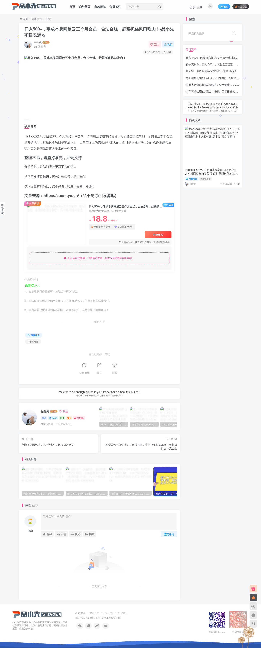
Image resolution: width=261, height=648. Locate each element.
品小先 (107, 617)
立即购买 (158, 235)
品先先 (38, 42)
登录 (192, 7)
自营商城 (100, 6)
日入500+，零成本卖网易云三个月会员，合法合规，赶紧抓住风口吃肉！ (99, 32)
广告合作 (108, 612)
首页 (72, 6)
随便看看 (2, 209)
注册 (200, 7)
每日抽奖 (115, 6)
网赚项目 (36, 19)
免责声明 (94, 612)
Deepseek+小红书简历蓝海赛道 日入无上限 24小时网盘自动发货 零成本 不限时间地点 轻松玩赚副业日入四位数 (211, 173)
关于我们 (122, 612)
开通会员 (242, 6)
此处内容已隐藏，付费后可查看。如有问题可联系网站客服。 (100, 258)
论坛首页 (84, 6)
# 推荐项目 (33, 341)
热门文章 (191, 49)
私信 (170, 44)
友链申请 (80, 612)
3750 (54, 417)
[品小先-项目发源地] (37, 614)
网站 (97, 617)
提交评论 (169, 534)
